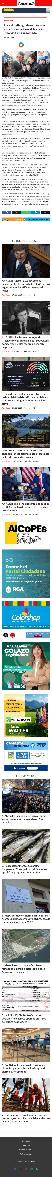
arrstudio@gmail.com (26, 1161)
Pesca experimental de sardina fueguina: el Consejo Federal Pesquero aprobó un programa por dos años (24, 869)
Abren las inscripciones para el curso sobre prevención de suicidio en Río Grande (24, 819)
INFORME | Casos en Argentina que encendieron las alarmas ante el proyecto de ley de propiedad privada (25, 454)
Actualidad (8, 20)
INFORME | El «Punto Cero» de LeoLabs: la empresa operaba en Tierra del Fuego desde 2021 (24, 1018)
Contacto (26, 1141)
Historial (26, 1145)
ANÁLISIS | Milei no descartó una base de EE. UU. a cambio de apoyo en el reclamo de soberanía (26, 507)
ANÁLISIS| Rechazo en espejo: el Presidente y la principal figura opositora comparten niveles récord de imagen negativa (25, 342)
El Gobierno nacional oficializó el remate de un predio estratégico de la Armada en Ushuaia (23, 969)
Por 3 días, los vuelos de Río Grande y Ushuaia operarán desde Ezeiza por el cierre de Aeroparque (25, 1068)
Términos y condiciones (26, 1150)
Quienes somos (26, 1154)
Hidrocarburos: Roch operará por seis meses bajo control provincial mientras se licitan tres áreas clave (26, 1118)
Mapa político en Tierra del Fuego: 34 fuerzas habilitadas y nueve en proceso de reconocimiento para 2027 (26, 919)
